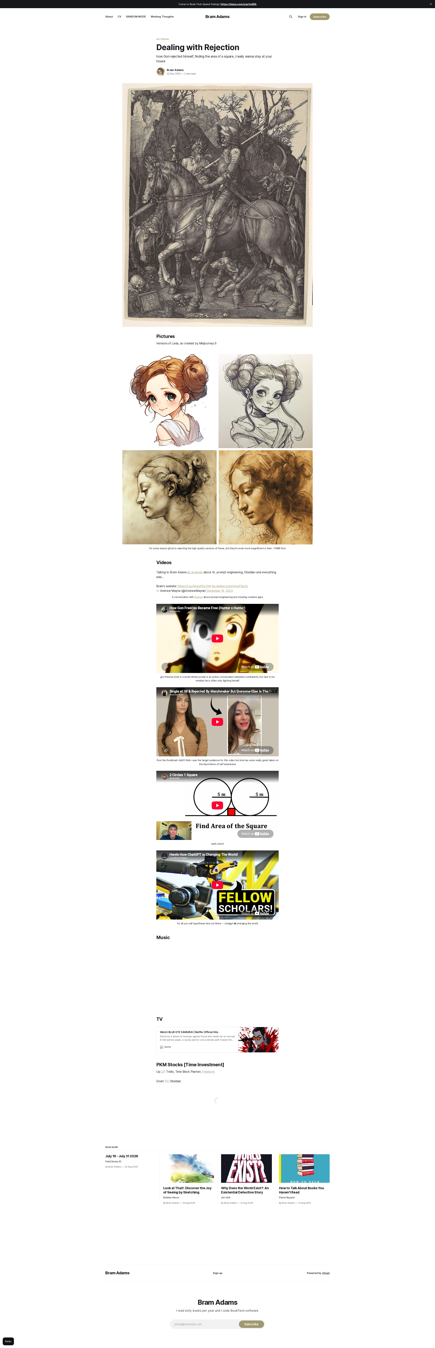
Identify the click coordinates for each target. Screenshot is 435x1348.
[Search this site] (290, 16)
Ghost (326, 1273)
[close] (431, 4)
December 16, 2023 (220, 590)
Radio (8, 1341)
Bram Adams (217, 16)
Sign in (302, 16)
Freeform (208, 1071)
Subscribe (319, 16)
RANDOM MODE (136, 16)
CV (119, 16)
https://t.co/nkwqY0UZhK (194, 586)
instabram (162, 39)
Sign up (217, 1273)
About (109, 16)
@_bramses (195, 572)
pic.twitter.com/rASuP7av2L (230, 586)
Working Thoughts (162, 16)
